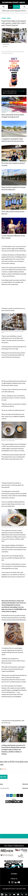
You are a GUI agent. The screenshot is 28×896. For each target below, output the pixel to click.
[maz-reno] (7, 855)
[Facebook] (7, 795)
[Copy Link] (21, 801)
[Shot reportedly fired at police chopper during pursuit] (14, 105)
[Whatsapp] (12, 801)
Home (3, 18)
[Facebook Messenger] (18, 801)
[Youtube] (19, 882)
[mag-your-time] (21, 850)
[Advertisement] (14, 296)
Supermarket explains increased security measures (13, 188)
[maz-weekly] (7, 850)
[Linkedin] (11, 795)
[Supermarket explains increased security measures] (14, 177)
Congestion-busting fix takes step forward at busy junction (12, 140)
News (9, 18)
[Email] (18, 795)
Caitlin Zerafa (6, 44)
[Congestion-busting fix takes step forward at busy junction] (14, 129)
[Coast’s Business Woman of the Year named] (14, 226)
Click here (20, 91)
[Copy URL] (21, 795)
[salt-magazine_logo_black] (21, 855)
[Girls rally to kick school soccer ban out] (14, 201)
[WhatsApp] (14, 795)
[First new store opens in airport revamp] (14, 153)
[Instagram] (12, 882)
